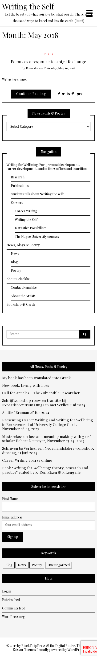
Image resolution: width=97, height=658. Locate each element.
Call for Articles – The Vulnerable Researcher (41, 393)
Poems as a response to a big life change (48, 61)
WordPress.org (13, 616)
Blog (48, 54)
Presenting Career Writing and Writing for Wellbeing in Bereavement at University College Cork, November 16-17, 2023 (47, 424)
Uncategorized (59, 565)
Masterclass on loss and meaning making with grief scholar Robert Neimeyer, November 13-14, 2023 (46, 438)
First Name (10, 498)
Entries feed (11, 599)
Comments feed (13, 608)
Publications (20, 185)
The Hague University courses (37, 236)
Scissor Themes (24, 649)
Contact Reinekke (24, 287)
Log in (6, 591)
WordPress (76, 649)
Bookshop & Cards (21, 304)
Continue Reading (31, 93)
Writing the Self (28, 6)
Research (17, 177)
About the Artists (23, 296)
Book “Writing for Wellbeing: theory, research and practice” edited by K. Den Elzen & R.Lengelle (45, 470)
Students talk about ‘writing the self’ (37, 194)
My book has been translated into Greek (36, 378)
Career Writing (26, 211)
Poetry (16, 270)
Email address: (12, 517)
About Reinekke (18, 279)
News (15, 253)
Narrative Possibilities (31, 228)
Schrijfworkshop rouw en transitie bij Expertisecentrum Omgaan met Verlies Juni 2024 (43, 402)
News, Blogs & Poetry (23, 245)
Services (17, 202)
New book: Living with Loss (25, 385)
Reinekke (32, 68)
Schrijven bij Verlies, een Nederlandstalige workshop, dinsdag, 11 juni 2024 (48, 450)
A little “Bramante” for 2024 (25, 412)
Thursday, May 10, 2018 (60, 68)
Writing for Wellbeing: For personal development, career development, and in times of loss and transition (47, 166)
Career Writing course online (27, 460)
